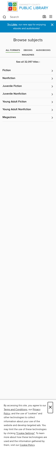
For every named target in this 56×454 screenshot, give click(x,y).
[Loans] (44, 17)
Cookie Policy (27, 445)
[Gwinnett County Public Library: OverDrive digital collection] (28, 7)
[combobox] (21, 17)
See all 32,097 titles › (28, 62)
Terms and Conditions (15, 409)
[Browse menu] (51, 17)
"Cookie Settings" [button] (25, 433)
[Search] (4, 16)
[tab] (13, 50)
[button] (28, 70)
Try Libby (12, 24)
